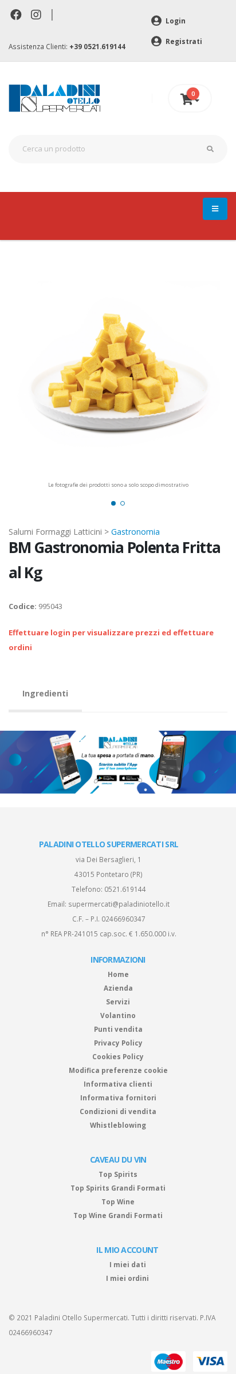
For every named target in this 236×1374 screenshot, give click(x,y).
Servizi (118, 1001)
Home (118, 974)
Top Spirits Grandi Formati (118, 1187)
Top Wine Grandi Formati (118, 1215)
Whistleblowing (118, 1124)
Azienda (118, 987)
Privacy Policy (118, 1042)
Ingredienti (45, 693)
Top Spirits (118, 1174)
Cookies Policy (118, 1056)
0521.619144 (125, 889)
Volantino (118, 1015)
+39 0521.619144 (97, 46)
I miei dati (127, 1264)
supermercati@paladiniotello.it (119, 903)
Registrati (183, 41)
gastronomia (135, 531)
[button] (113, 503)
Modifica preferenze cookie (118, 1070)
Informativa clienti (118, 1083)
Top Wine (118, 1201)
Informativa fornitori (118, 1097)
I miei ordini (127, 1278)
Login (175, 20)
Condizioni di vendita (118, 1111)
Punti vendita (118, 1028)
